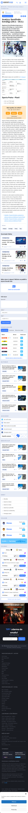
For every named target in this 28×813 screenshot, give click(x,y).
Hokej (16, 228)
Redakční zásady (21, 788)
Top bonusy (5, 748)
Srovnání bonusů (8, 429)
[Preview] (22, 582)
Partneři (15, 790)
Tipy (21, 228)
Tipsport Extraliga (6, 663)
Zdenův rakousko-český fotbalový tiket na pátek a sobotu (8, 485)
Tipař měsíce (12, 541)
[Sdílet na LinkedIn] (25, 16)
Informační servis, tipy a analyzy (15, 6)
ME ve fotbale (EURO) (7, 691)
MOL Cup (4, 710)
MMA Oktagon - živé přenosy (9, 726)
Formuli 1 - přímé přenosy (8, 728)
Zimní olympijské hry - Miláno (8, 716)
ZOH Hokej (4, 656)
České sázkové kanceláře (10, 425)
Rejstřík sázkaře (6, 436)
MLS (3, 673)
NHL (3, 659)
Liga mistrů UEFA (6, 696)
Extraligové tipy (4, 8)
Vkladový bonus (19, 752)
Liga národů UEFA (6, 694)
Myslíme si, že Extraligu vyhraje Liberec (6, 256)
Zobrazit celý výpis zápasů (14, 599)
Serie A (3, 703)
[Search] (17, 2)
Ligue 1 (3, 705)
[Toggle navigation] (25, 2)
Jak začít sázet (7, 419)
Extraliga (10, 228)
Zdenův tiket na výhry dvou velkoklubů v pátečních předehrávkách (8, 377)
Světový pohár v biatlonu (7, 680)
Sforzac (9, 523)
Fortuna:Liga (5, 706)
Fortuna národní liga (6, 708)
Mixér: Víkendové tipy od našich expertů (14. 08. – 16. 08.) (9, 475)
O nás (5, 782)
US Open (4, 670)
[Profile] (20, 2)
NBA (3, 671)
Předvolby (14, 809)
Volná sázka (5, 752)
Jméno (3, 309)
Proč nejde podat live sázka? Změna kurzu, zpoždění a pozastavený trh (9, 406)
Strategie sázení (7, 432)
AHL (3, 661)
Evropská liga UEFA (6, 693)
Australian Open (5, 664)
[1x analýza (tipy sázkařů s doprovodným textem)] (25, 553)
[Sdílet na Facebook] (21, 16)
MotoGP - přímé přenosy (7, 730)
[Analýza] (25, 553)
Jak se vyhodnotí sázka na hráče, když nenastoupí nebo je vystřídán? (9, 397)
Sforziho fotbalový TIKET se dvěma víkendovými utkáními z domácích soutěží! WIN (9, 367)
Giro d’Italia (4, 678)
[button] (26, 793)
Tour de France (5, 675)
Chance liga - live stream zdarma (9, 723)
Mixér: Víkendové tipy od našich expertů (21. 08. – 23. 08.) (9, 456)
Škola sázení (7, 422)
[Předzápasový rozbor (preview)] (22, 582)
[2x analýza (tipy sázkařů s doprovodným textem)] (25, 563)
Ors (8, 113)
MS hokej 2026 (5, 658)
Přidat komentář (6, 322)
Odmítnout (14, 805)
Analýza (4, 228)
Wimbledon (4, 666)
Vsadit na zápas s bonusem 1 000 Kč (14, 117)
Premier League (5, 698)
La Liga (3, 701)
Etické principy (14, 788)
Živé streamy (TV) (6, 744)
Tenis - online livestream (7, 725)
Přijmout (14, 801)
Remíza (14, 113)
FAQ (13, 790)
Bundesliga (4, 700)
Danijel (5, 246)
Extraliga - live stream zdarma (9, 721)
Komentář (3, 299)
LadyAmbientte (8, 13)
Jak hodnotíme (5, 790)
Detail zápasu (14, 116)
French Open (5, 668)
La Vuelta (4, 676)
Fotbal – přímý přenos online (8, 718)
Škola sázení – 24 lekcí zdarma (9, 738)
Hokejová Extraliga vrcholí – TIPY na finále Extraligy (8, 242)
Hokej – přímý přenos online (8, 719)
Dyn (20, 113)
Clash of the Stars (6, 683)
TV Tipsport (23, 77)
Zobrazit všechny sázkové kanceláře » (14, 358)
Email (2, 315)
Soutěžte (4, 541)
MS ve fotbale (5, 689)
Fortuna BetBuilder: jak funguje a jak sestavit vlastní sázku (9, 387)
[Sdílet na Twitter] (23, 16)
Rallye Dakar (5, 681)
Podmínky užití (8, 788)
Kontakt (9, 790)
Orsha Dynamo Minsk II (14, 109)
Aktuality (4, 6)
